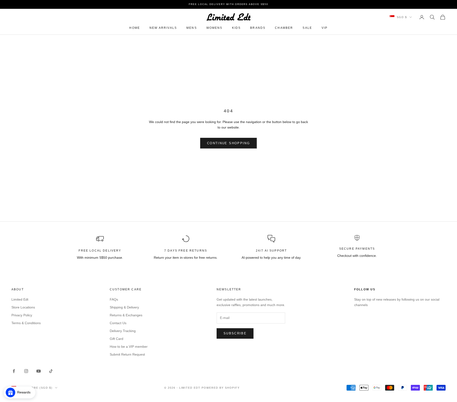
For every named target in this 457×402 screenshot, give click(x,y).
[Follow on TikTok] (51, 371)
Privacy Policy (21, 315)
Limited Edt (19, 299)
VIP (325, 28)
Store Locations (23, 307)
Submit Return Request (127, 354)
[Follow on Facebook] (13, 371)
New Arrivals (163, 28)
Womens (214, 28)
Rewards (25, 392)
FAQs (114, 299)
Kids (236, 28)
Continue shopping (228, 143)
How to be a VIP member (129, 346)
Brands (257, 28)
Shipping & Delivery (124, 307)
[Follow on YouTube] (38, 371)
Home (134, 28)
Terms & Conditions (26, 323)
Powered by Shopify (221, 387)
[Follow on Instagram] (26, 371)
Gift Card (116, 339)
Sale (307, 28)
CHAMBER (284, 28)
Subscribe (235, 333)
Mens (191, 28)
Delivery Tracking (123, 331)
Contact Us (118, 323)
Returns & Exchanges (126, 315)
